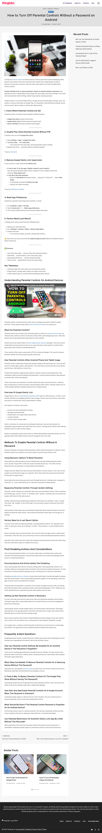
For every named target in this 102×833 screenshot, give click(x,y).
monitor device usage (54, 334)
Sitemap (28, 829)
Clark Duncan (11, 783)
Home (61, 821)
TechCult (13, 152)
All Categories (67, 3)
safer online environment (38, 325)
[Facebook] (91, 829)
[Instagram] (98, 829)
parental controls (17, 80)
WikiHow (14, 189)
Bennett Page (44, 783)
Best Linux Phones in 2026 (84, 68)
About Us (77, 3)
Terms (45, 829)
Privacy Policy (37, 829)
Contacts (86, 3)
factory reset (28, 669)
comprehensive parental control (30, 396)
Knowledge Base (93, 821)
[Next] (63, 771)
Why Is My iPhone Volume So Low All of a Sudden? (52, 737)
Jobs (92, 3)
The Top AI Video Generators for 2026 (14, 737)
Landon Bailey (46, 24)
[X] (95, 829)
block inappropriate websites (37, 343)
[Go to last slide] (6, 771)
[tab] (33, 789)
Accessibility (20, 829)
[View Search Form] (98, 3)
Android (51, 11)
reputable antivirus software (20, 576)
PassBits (21, 189)
